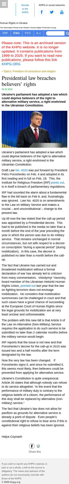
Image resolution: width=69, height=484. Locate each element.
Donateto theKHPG (25, 9)
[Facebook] (32, 445)
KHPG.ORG (11, 64)
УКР (5, 33)
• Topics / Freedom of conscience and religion (29, 71)
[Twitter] (38, 445)
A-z (38, 33)
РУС (28, 33)
